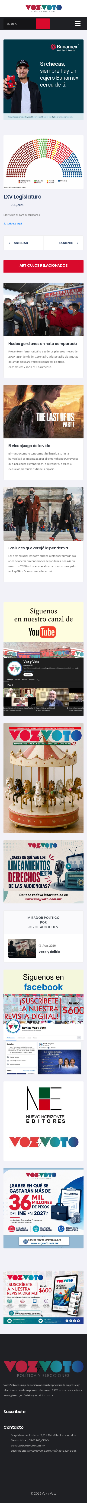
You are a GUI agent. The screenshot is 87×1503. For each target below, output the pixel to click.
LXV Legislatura (22, 196)
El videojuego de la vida (29, 445)
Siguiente (66, 243)
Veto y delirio (49, 951)
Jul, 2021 (17, 205)
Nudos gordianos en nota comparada (42, 343)
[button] (76, 22)
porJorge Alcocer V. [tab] (43, 922)
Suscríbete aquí (12, 223)
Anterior (21, 243)
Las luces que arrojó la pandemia (38, 548)
